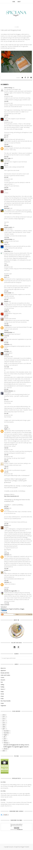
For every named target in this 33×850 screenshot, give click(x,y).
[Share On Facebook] (25, 77)
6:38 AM (6, 187)
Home (13, 1)
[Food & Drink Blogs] (4, 610)
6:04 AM (6, 177)
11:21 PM (6, 603)
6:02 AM (6, 506)
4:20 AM (6, 163)
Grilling (2, 684)
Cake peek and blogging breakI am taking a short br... (16, 744)
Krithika (6, 311)
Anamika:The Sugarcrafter (10, 591)
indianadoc (7, 344)
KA (5, 317)
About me (3, 668)
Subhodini (6, 554)
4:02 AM (6, 156)
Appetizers (3, 670)
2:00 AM (6, 454)
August (5, 734)
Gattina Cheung (8, 87)
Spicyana (11, 847)
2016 (3, 715)
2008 (3, 727)
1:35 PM (6, 249)
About (19, 1)
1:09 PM (6, 349)
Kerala (2, 694)
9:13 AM (6, 342)
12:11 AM (6, 367)
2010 (3, 723)
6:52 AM (6, 389)
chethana (6, 508)
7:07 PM (6, 242)
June (5, 738)
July (5, 736)
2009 (3, 725)
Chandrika (6, 325)
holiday (2, 687)
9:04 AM (6, 225)
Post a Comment (5, 604)
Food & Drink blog (4, 612)
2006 (3, 750)
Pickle (2, 698)
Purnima (6, 525)
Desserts (3, 680)
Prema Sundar (7, 292)
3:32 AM (6, 568)
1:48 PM (6, 467)
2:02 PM (6, 265)
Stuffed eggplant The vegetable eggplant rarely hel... (16, 746)
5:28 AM (6, 448)
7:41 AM (6, 324)
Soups (2, 703)
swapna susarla (8, 227)
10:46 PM (6, 355)
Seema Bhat (7, 251)
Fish (2, 682)
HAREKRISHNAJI (8, 239)
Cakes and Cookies (5, 675)
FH (5, 165)
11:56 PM (6, 275)
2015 (3, 717)
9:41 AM (6, 413)
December (6, 731)
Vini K (5, 277)
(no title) (3, 782)
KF (4, 117)
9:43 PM (6, 589)
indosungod (7, 146)
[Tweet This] (22, 77)
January (6, 748)
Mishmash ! (7, 208)
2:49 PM (6, 115)
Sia (5, 137)
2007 (3, 729)
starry (5, 244)
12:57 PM (6, 237)
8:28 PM (6, 399)
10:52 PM (6, 553)
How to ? (3, 689)
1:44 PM (6, 94)
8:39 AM (6, 299)
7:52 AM (6, 580)
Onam (2, 696)
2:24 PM (6, 101)
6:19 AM (6, 291)
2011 (3, 721)
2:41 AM (6, 523)
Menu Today (7, 158)
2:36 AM (6, 144)
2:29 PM (6, 472)
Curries (2, 677)
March (5, 740)
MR (5, 468)
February (6, 742)
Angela (6, 429)
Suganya (6, 189)
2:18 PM (6, 330)
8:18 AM (6, 206)
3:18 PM (6, 315)
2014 (3, 719)
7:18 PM (6, 120)
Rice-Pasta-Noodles (6, 701)
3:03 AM (6, 460)
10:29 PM (6, 336)
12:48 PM (6, 310)
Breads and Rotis (5, 673)
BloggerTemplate (24, 847)
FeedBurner (20, 829)
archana (6, 570)
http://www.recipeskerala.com (11, 496)
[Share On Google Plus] (28, 77)
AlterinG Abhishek (8, 391)
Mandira (6, 301)
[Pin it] (31, 77)
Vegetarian (3, 705)
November (6, 733)
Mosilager (6, 351)
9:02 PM (6, 136)
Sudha (5, 461)
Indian (2, 691)
